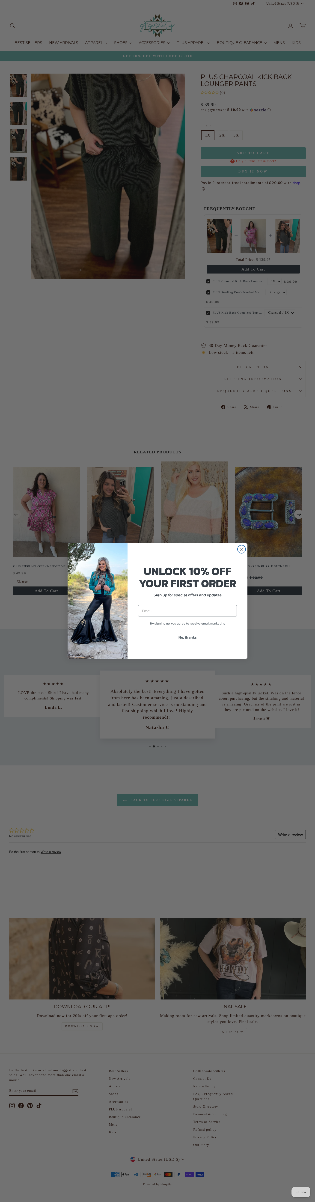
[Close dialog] (242, 549)
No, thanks (187, 637)
